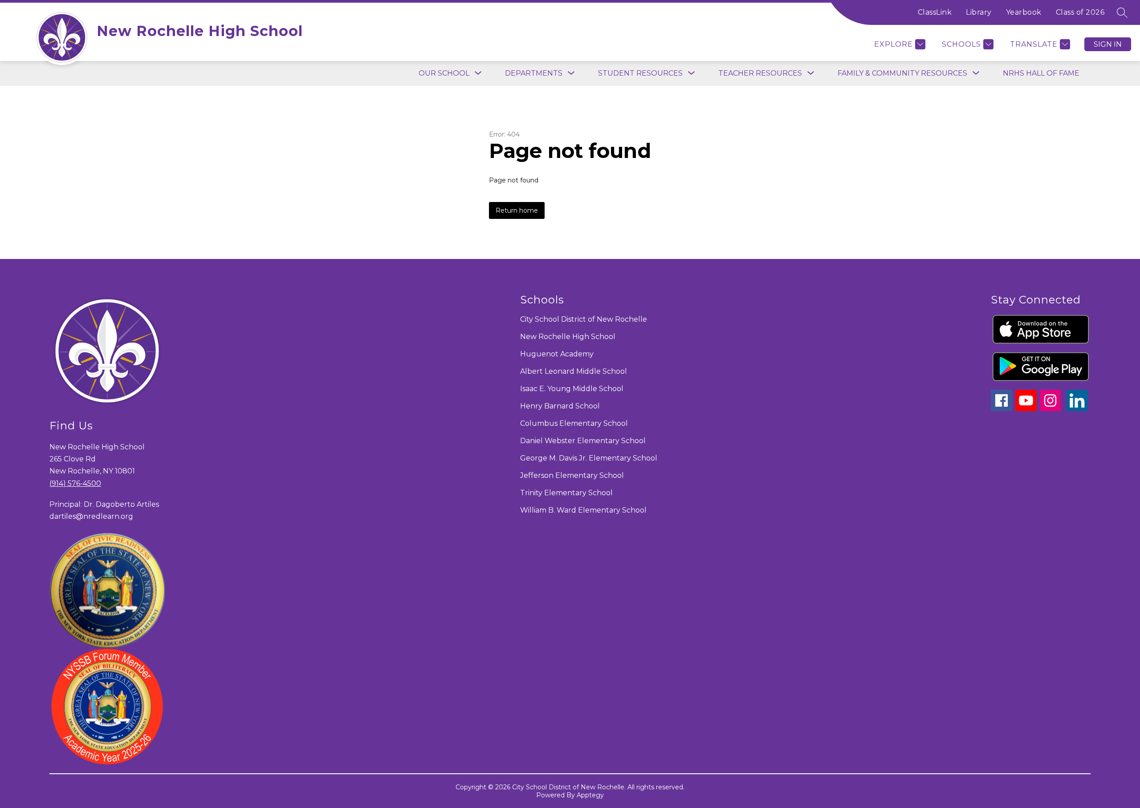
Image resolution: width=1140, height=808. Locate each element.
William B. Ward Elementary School (583, 510)
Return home (517, 210)
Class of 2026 (1080, 12)
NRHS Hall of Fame (1041, 73)
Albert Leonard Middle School (573, 371)
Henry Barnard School (560, 406)
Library (979, 12)
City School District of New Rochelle (583, 319)
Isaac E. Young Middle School (571, 388)
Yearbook (1024, 12)
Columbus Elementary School (574, 423)
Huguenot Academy (557, 354)
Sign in (1108, 44)
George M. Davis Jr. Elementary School (588, 458)
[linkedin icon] (1077, 408)
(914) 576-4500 (75, 483)
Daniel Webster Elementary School (583, 440)
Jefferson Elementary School (572, 475)
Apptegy (590, 795)
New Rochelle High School (567, 336)
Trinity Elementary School (566, 493)
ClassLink (935, 12)
